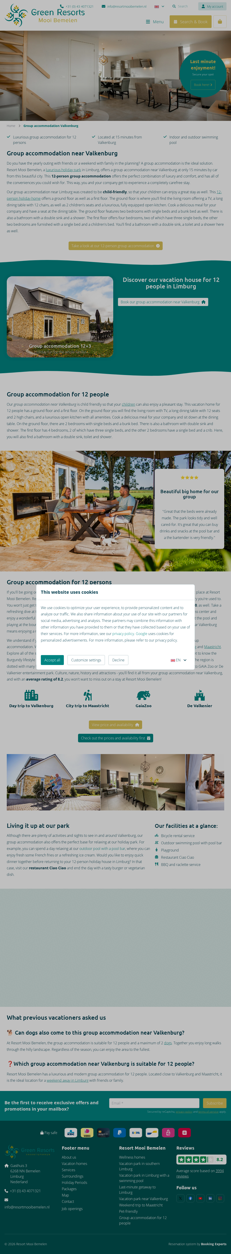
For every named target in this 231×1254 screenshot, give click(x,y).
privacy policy (123, 633)
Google (141, 633)
